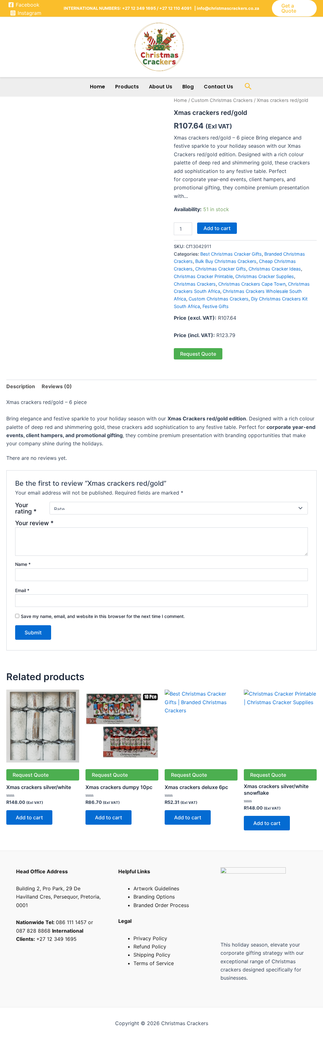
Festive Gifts (216, 306)
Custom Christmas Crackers (222, 100)
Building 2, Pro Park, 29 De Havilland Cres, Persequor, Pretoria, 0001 (58, 896)
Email (22, 590)
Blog (188, 86)
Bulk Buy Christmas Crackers (225, 261)
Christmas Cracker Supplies (264, 276)
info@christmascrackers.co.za (227, 8)
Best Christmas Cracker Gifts (231, 254)
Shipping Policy (151, 955)
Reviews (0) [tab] (57, 386)
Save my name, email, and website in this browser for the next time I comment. (103, 616)
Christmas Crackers (195, 284)
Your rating (26, 508)
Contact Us (218, 86)
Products (127, 86)
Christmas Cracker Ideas (275, 268)
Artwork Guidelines (156, 888)
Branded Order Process (161, 905)
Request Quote (198, 354)
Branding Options (154, 897)
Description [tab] (20, 386)
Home (97, 86)
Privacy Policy (150, 938)
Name (23, 564)
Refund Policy (149, 946)
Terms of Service (153, 963)
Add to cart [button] (29, 817)
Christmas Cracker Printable (203, 276)
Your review (34, 523)
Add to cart (217, 228)
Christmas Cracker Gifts (220, 268)
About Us (160, 86)
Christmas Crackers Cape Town (251, 284)
